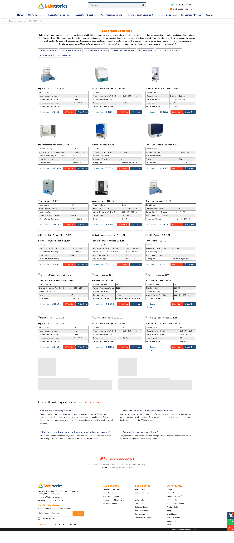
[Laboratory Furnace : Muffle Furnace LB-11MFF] (158, 234)
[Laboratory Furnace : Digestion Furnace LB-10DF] (48, 74)
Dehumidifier (140, 500)
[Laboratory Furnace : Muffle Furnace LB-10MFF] (101, 130)
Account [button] (210, 15)
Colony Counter (141, 496)
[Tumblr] (67, 524)
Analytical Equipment (111, 15)
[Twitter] (59, 524)
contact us (106, 467)
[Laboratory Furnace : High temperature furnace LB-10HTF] (48, 130)
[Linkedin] (55, 524)
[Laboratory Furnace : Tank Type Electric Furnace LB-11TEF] (55, 274)
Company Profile (192, 15)
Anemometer (140, 489)
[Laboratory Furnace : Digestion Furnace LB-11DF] (155, 186)
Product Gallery (173, 507)
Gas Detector (140, 514)
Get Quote (230, 528)
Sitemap (170, 525)
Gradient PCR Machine (143, 518)
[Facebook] (48, 524)
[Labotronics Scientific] (52, 4)
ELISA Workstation (142, 507)
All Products (172, 500)
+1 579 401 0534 (182, 4)
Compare (45, 112)
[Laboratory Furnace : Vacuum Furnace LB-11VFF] (158, 274)
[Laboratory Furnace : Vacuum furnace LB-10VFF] (101, 186)
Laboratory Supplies (85, 15)
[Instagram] (51, 524)
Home (20, 15)
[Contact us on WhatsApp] (230, 521)
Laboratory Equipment (59, 15)
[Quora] (64, 524)
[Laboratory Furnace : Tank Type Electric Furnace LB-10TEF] (155, 130)
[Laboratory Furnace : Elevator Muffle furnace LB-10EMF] (155, 74)
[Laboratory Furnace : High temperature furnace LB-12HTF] (162, 317)
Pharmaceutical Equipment (140, 15)
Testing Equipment (167, 15)
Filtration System (141, 510)
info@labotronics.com (182, 9)
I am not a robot (48, 518)
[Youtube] (75, 524)
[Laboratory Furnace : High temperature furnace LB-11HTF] (108, 234)
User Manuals (172, 514)
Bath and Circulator (142, 493)
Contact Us (171, 521)
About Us (171, 493)
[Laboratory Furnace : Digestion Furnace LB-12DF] (51, 317)
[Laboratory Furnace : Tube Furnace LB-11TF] (102, 274)
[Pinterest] (71, 524)
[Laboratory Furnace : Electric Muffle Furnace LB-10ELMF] (101, 74)
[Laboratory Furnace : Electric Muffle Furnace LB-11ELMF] (54, 234)
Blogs (169, 510)
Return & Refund (173, 518)
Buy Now (83, 112)
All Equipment (35, 15)
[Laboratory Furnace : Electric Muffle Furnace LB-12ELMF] (108, 317)
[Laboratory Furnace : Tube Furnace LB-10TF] (48, 186)
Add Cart (70, 112)
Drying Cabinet (140, 503)
